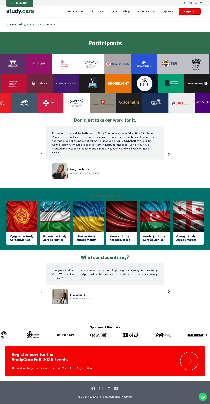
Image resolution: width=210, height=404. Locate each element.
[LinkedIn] (201, 2)
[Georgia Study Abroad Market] (188, 216)
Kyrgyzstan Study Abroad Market (21, 237)
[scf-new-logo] (20, 11)
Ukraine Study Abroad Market (86, 237)
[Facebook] (190, 2)
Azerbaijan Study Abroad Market (154, 237)
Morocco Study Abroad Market (120, 237)
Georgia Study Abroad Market (186, 237)
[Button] (189, 361)
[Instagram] (185, 2)
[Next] (168, 154)
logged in (26, 24)
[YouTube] (116, 388)
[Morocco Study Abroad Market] (121, 216)
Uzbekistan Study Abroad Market (54, 237)
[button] (85, 11)
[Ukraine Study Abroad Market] (88, 216)
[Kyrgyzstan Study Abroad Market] (21, 216)
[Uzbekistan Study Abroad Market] (55, 216)
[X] (195, 2)
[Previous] (41, 154)
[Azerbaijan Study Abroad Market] (155, 216)
